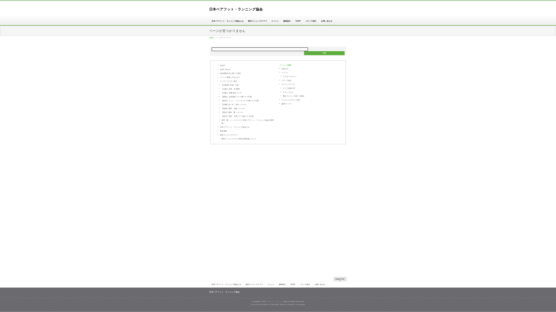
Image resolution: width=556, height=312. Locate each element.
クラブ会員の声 (289, 88)
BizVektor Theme (278, 304)
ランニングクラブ (288, 84)
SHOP (222, 66)
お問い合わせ (225, 69)
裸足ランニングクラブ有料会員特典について (238, 139)
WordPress (265, 304)
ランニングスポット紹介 (290, 100)
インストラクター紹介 (228, 81)
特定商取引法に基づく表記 (230, 73)
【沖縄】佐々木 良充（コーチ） (234, 105)
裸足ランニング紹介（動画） (294, 96)
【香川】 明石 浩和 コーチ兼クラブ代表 (237, 116)
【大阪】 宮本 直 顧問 (230, 89)
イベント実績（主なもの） (230, 77)
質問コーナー (286, 104)
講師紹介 (282, 284)
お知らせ (284, 69)
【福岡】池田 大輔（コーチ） (233, 108)
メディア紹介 (286, 80)
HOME (211, 37)
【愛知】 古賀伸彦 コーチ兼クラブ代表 (236, 97)
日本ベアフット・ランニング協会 (236, 9)
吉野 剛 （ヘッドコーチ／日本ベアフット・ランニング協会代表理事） (247, 121)
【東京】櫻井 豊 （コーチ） (232, 112)
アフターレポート (290, 77)
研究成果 (223, 131)
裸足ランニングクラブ (228, 135)
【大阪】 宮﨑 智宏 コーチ (231, 93)
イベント (284, 73)
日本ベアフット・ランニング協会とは (234, 127)
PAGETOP (340, 279)
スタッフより (288, 92)
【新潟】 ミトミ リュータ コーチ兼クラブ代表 (240, 101)
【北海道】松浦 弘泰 (230, 85)
